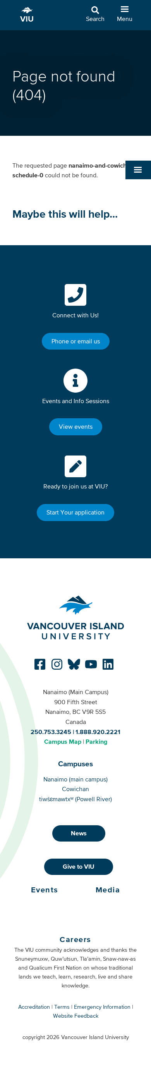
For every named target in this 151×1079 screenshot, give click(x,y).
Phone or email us (75, 341)
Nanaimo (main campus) (75, 779)
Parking (96, 741)
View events (76, 426)
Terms (62, 1007)
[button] (138, 170)
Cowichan (75, 788)
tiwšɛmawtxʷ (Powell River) (75, 798)
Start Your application (75, 512)
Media (108, 889)
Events (44, 889)
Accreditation (34, 1007)
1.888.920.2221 (98, 731)
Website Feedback (75, 1016)
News (79, 833)
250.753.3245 (51, 731)
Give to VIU (78, 866)
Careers (75, 939)
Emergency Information (102, 1007)
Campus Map (62, 741)
